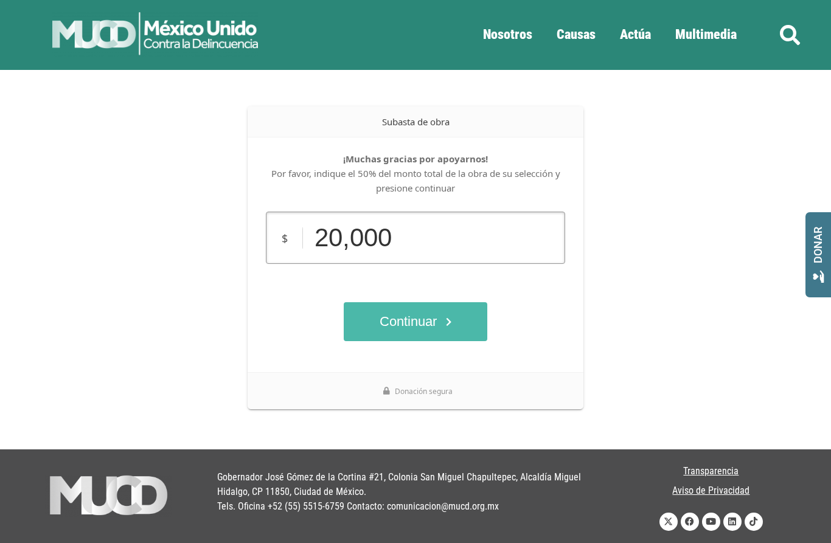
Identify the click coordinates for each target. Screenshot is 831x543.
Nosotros (507, 34)
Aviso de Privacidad (710, 490)
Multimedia (706, 34)
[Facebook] (690, 522)
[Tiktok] (754, 522)
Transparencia (711, 471)
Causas (576, 34)
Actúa (635, 34)
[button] (790, 35)
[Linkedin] (732, 522)
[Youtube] (711, 522)
